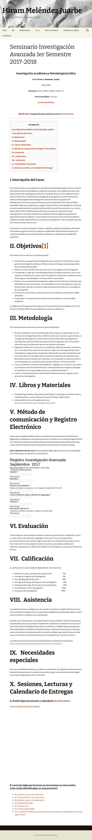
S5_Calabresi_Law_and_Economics (29, 794)
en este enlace (62, 700)
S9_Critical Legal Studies (25, 809)
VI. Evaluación (18, 152)
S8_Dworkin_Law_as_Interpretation (29, 800)
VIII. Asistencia (18, 160)
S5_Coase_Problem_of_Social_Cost (29, 797)
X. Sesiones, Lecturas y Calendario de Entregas (32, 168)
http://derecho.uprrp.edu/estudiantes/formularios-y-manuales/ (36, 643)
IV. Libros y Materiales (21, 145)
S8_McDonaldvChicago (24, 803)
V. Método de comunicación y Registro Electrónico (34, 148)
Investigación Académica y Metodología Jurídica (33, 129)
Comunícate (6, 36)
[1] (11, 306)
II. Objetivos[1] (18, 137)
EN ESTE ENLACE (66, 114)
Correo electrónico (46, 102)
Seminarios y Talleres (71, 30)
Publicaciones (25, 30)
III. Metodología (19, 141)
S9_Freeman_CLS (22, 806)
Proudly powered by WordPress (46, 835)
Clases (37, 30)
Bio (13, 30)
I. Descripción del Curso (22, 133)
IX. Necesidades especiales (24, 164)
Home (4, 30)
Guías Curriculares (51, 30)
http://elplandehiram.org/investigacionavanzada (35, 403)
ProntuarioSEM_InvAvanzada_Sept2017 (25, 706)
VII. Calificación (19, 156)
